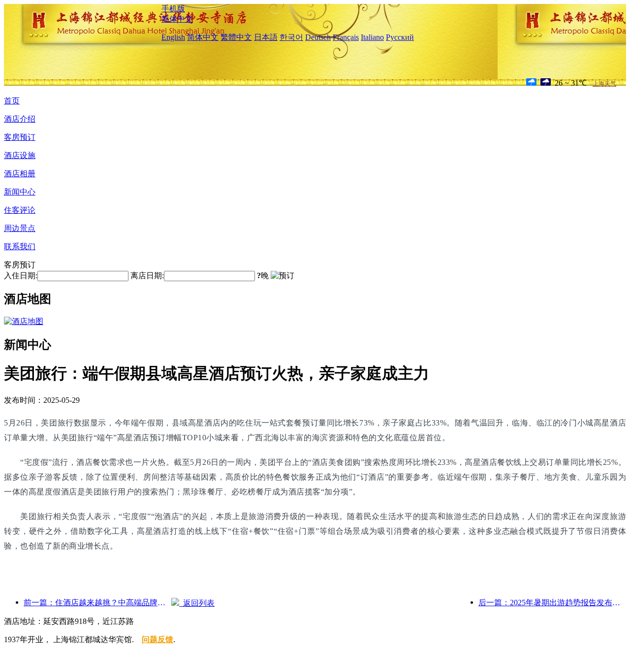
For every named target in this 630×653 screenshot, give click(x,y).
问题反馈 (157, 639)
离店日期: (147, 275)
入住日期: (20, 275)
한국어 (291, 37)
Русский (400, 37)
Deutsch (318, 37)
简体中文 (177, 19)
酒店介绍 (19, 119)
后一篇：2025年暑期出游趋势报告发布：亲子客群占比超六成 (552, 602)
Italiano (372, 37)
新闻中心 (19, 192)
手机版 (173, 8)
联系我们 (19, 246)
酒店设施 (19, 155)
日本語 (266, 37)
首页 (12, 101)
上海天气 (604, 83)
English (173, 37)
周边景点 (19, 228)
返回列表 (197, 603)
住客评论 (19, 210)
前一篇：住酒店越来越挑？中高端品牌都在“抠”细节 (97, 602)
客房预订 (19, 137)
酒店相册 (19, 173)
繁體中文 (236, 37)
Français (346, 37)
